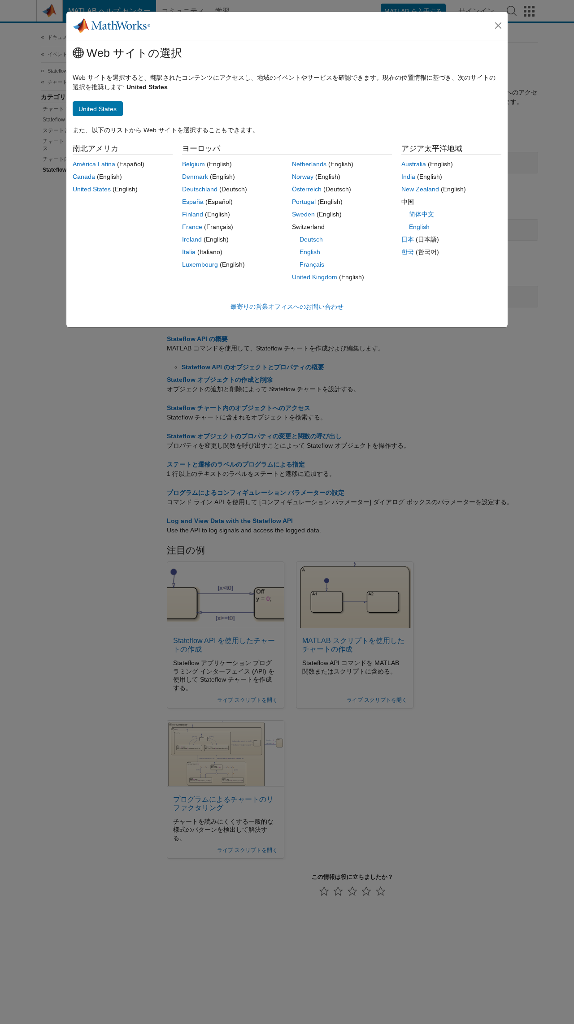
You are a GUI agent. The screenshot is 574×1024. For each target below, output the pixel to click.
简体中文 (421, 214)
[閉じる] (498, 25)
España (193, 201)
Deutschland (199, 189)
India (408, 176)
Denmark (195, 176)
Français (312, 264)
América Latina (94, 164)
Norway (302, 176)
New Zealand (420, 189)
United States (92, 189)
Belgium (193, 164)
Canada (84, 176)
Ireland (192, 239)
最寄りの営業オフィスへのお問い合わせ (287, 306)
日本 (407, 239)
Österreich (307, 189)
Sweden (303, 214)
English (310, 251)
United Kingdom (314, 277)
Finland (192, 214)
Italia (189, 251)
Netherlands (309, 164)
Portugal (304, 201)
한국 (407, 251)
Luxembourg (200, 264)
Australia (413, 164)
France (192, 226)
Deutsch (311, 239)
